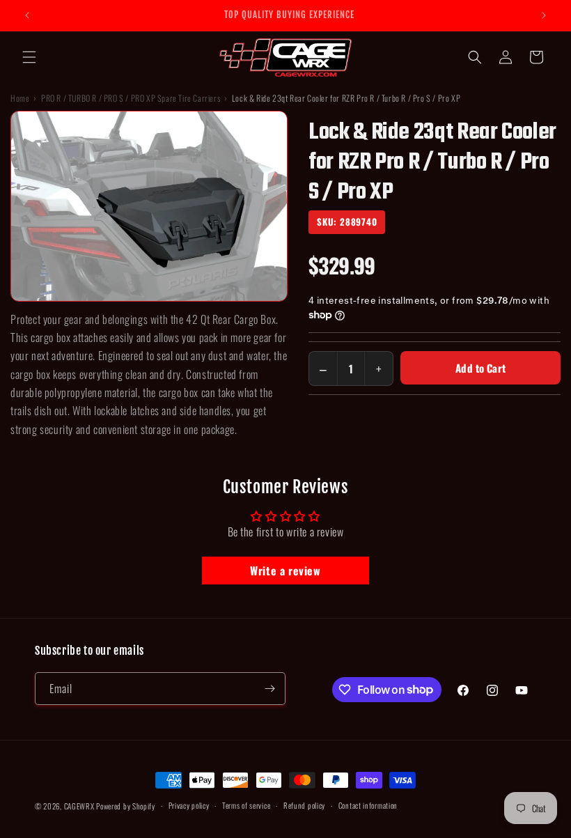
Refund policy (304, 805)
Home (19, 98)
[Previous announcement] (27, 15)
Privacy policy (189, 805)
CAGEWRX (79, 806)
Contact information (368, 805)
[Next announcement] (544, 15)
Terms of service (246, 805)
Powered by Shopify (125, 806)
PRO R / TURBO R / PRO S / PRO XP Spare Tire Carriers (130, 98)
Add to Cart (480, 367)
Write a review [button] (285, 570)
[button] (29, 57)
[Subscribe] (269, 688)
